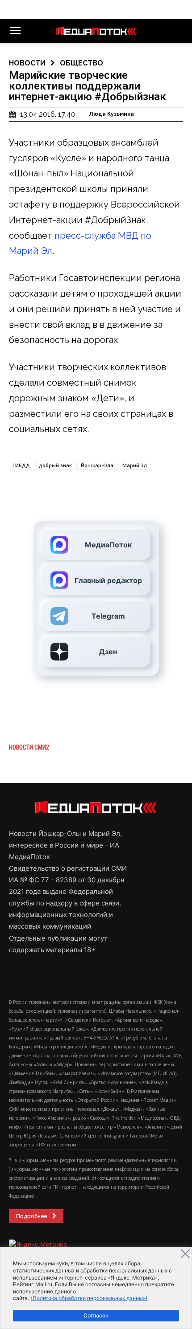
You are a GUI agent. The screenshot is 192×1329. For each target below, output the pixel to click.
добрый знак (55, 465)
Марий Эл (134, 465)
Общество (81, 63)
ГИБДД (21, 465)
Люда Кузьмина (111, 114)
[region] (96, 1288)
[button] (15, 31)
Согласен (96, 1315)
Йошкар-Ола (97, 465)
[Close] (185, 1253)
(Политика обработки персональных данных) (89, 1298)
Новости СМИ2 (29, 747)
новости (27, 63)
